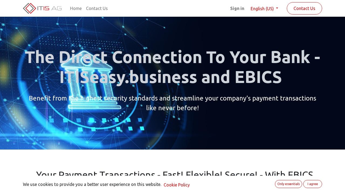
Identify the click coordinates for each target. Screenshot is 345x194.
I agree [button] (313, 184)
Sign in (237, 8)
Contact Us (304, 8)
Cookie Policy (177, 184)
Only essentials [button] (288, 184)
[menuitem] (76, 8)
